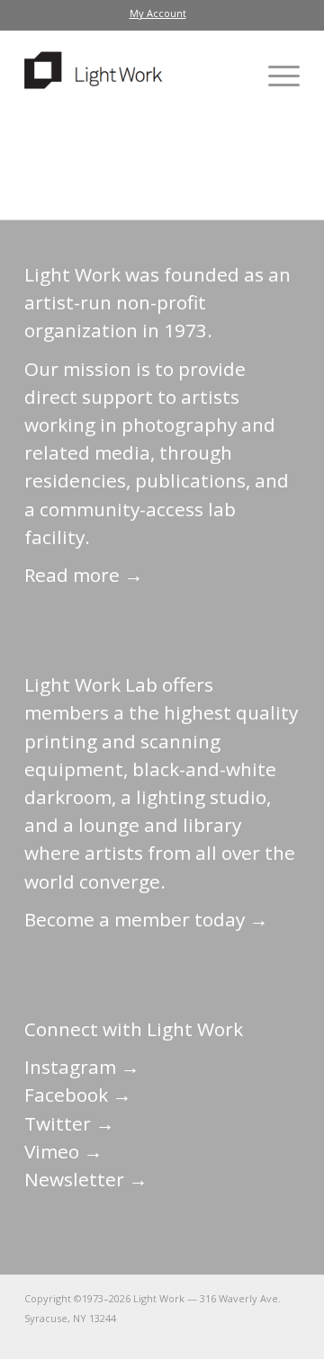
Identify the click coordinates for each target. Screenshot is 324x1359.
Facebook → (77, 1094)
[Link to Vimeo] (232, 1336)
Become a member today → (146, 919)
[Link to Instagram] (205, 1336)
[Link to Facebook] (178, 1336)
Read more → (83, 574)
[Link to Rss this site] (286, 1336)
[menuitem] (158, 13)
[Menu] (275, 76)
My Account (158, 13)
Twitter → (69, 1123)
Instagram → (82, 1066)
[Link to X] (151, 1336)
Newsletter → (86, 1179)
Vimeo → (63, 1151)
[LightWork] (134, 76)
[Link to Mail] (124, 1336)
